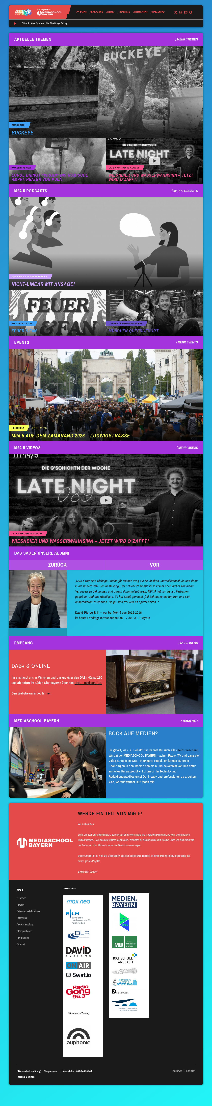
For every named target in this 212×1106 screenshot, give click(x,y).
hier (48, 693)
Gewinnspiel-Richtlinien (29, 911)
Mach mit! (190, 721)
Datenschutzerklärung (29, 1071)
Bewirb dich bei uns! (87, 871)
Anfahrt (21, 944)
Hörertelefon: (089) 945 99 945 (77, 1071)
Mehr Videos (188, 448)
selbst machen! (188, 750)
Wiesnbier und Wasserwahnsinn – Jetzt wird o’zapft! (151, 177)
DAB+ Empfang (25, 924)
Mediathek (158, 12)
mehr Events (188, 342)
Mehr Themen (187, 39)
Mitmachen (140, 12)
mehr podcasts (185, 191)
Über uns (124, 12)
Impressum (51, 1071)
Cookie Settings (26, 1076)
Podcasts (97, 12)
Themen (81, 12)
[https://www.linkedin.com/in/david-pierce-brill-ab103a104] (38, 599)
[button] (57, 565)
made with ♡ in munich (183, 1070)
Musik (110, 12)
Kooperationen (25, 931)
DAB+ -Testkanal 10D (88, 683)
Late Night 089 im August (124, 168)
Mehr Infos (189, 643)
